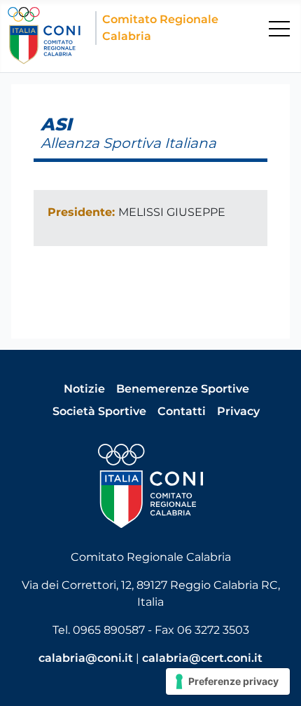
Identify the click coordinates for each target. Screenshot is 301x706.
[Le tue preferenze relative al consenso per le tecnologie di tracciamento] (228, 681)
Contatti (182, 411)
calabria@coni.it (85, 658)
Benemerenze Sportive (182, 388)
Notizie (84, 388)
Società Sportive (99, 411)
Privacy (238, 411)
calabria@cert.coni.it (202, 658)
